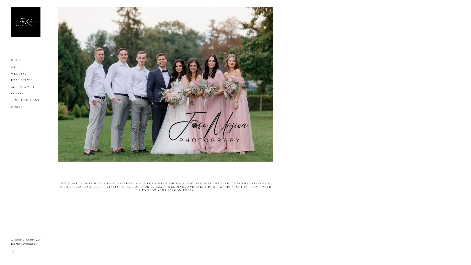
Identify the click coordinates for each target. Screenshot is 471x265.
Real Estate (22, 80)
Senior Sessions (25, 100)
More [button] (15, 107)
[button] (22, 106)
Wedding (19, 74)
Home (16, 60)
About (16, 67)
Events (17, 93)
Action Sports (23, 87)
